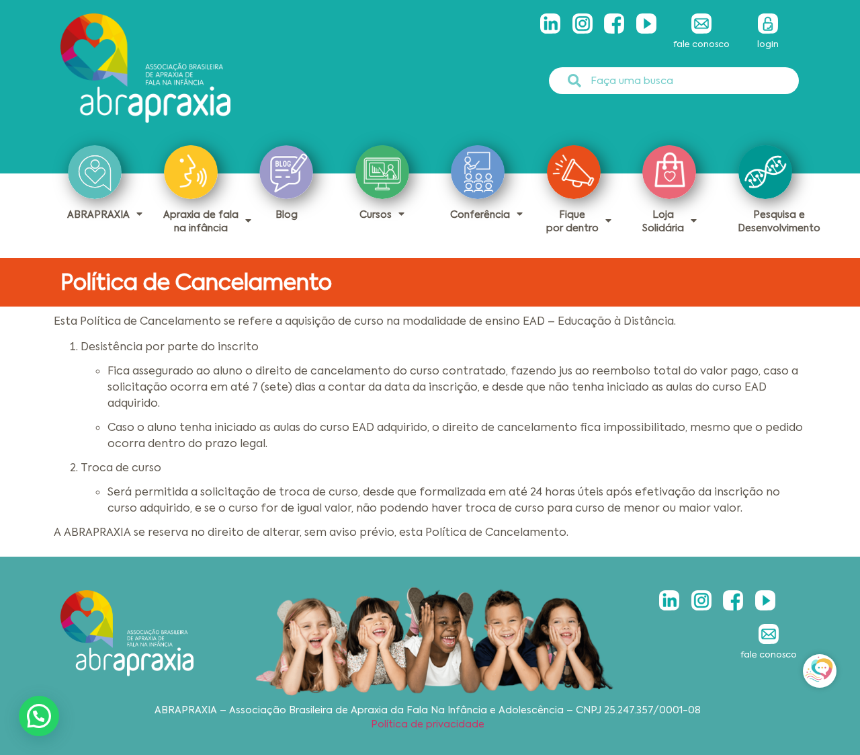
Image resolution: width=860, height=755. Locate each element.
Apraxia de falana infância (201, 221)
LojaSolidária (663, 221)
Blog (286, 214)
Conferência (480, 214)
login (768, 44)
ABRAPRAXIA (98, 214)
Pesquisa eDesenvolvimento (779, 221)
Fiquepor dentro (572, 221)
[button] (39, 716)
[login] (768, 23)
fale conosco (701, 44)
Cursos (375, 214)
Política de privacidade (427, 724)
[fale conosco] (701, 23)
